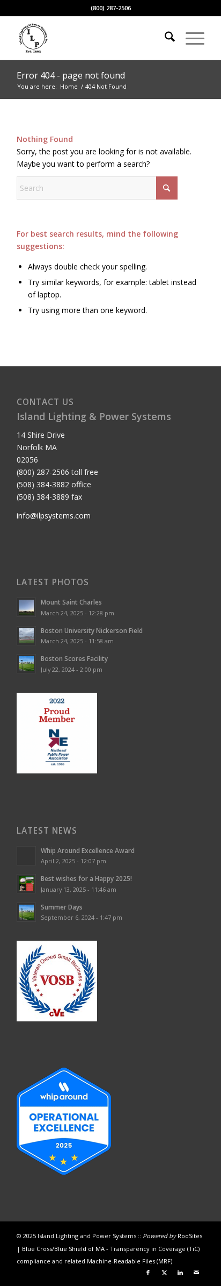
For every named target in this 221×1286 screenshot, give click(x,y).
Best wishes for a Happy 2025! (86, 878)
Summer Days (62, 907)
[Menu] (189, 38)
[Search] (164, 38)
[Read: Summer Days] (26, 912)
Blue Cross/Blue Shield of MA (63, 1249)
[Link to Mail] (196, 1272)
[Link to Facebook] (148, 1272)
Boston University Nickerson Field (92, 630)
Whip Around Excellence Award (88, 850)
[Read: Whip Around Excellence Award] (26, 855)
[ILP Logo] (92, 38)
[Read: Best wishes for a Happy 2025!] (26, 883)
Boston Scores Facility (74, 658)
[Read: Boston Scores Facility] (26, 663)
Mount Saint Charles (71, 602)
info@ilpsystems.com (54, 515)
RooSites (190, 1236)
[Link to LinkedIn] (180, 1272)
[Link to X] (164, 1272)
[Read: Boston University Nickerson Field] (26, 635)
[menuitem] (164, 38)
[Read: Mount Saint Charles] (26, 607)
